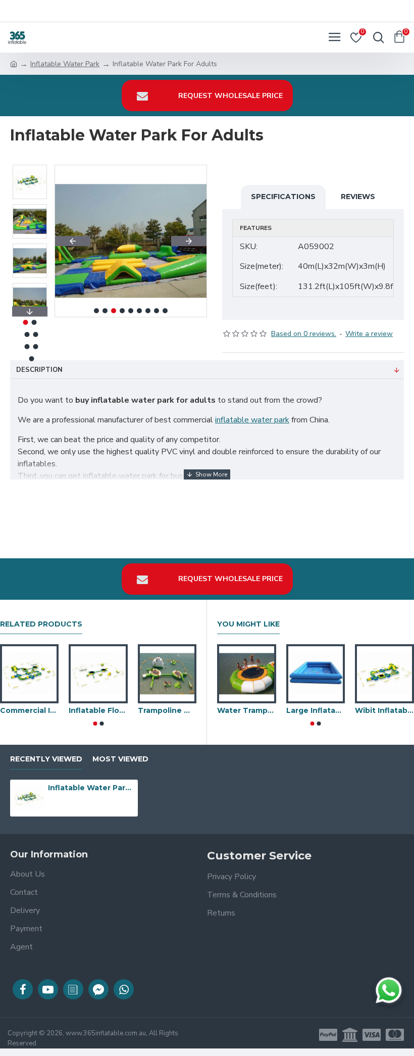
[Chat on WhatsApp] (389, 990)
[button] (72, 241)
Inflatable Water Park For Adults (91, 787)
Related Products (41, 624)
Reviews (358, 196)
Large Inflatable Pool (315, 710)
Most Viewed (120, 759)
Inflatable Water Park (64, 64)
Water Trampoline (246, 710)
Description (39, 369)
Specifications (283, 196)
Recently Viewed (46, 759)
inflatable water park (252, 419)
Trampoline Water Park (167, 710)
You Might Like (248, 624)
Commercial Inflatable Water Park (29, 710)
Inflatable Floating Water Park (98, 710)
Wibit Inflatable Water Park (384, 710)
